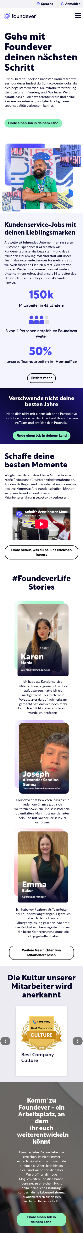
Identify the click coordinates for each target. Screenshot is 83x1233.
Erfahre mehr (41, 378)
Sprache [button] (47, 3)
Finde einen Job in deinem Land (33, 123)
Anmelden (72, 3)
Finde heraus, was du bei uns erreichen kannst (41, 552)
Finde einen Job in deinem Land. (41, 1219)
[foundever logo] (20, 16)
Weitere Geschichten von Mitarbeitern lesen (41, 953)
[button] (69, 16)
